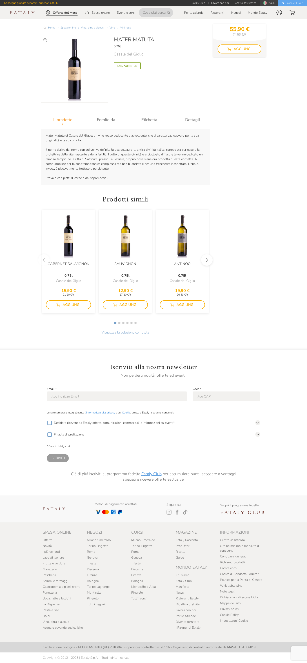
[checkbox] (49, 423)
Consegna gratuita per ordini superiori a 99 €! (31, 3)
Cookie (126, 412)
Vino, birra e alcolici (92, 27)
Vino (112, 27)
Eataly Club (151, 474)
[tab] (63, 120)
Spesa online (68, 27)
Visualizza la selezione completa (125, 332)
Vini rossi (125, 27)
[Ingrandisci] (45, 40)
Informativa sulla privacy (100, 412)
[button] (279, 12)
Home (51, 27)
